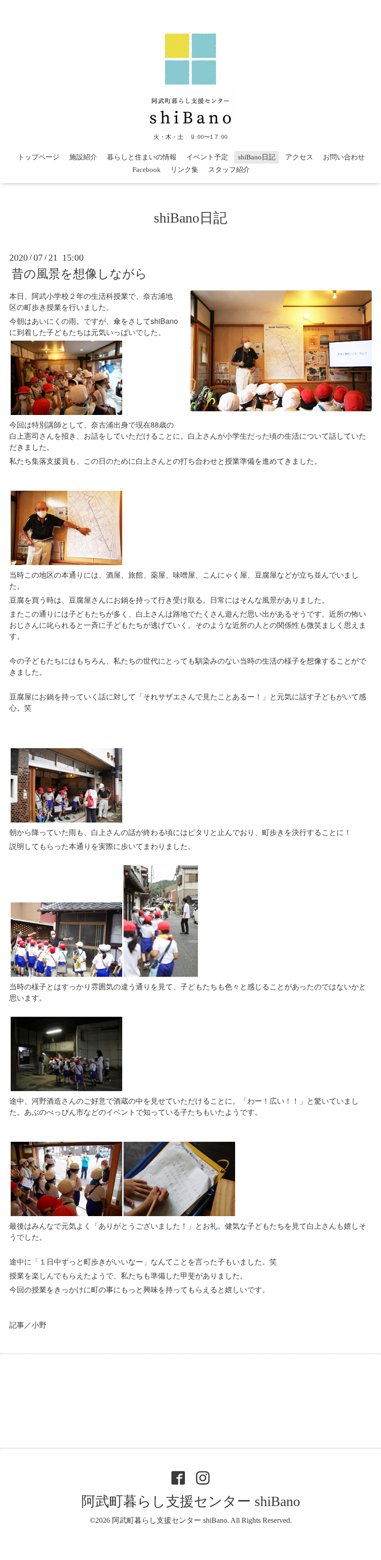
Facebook (146, 169)
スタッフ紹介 (229, 169)
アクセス (299, 157)
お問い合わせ (344, 157)
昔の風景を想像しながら (79, 274)
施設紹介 (83, 157)
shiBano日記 (257, 157)
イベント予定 (207, 157)
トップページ (38, 157)
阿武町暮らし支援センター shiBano (190, 1501)
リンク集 (184, 169)
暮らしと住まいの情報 (142, 157)
